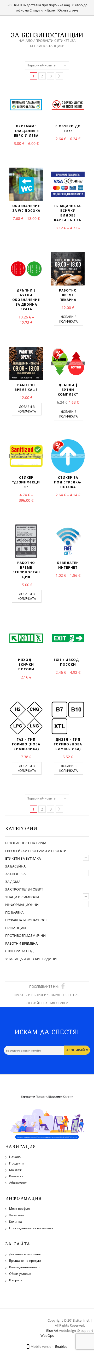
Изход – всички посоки (26, 664)
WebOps (47, 1335)
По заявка (14, 912)
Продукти (16, 1163)
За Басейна (15, 866)
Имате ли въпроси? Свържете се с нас (47, 995)
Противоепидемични (25, 935)
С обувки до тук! (68, 128)
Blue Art (52, 1330)
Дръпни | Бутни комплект (68, 390)
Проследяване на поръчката (31, 1228)
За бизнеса (15, 873)
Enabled (61, 1346)
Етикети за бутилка (23, 858)
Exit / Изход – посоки (68, 662)
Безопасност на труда (25, 843)
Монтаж (15, 1170)
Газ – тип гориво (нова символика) (26, 744)
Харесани (16, 1215)
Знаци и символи (22, 897)
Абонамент (18, 1182)
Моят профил (19, 1208)
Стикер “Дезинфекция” (26, 482)
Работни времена (21, 943)
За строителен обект (24, 889)
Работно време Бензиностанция (26, 570)
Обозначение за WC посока (26, 208)
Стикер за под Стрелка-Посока (68, 482)
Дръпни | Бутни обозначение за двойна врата (26, 299)
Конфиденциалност (24, 1267)
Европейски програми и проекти (36, 850)
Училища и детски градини (31, 958)
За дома (12, 881)
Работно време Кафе (26, 387)
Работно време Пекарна (68, 295)
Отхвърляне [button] (68, 10)
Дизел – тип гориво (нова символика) (68, 744)
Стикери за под (19, 951)
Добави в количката (68, 319)
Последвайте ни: (43, 986)
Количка (15, 1221)
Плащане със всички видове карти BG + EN (68, 213)
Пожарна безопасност (26, 920)
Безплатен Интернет (68, 565)
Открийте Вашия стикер (47, 1003)
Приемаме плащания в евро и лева (26, 131)
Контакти (16, 1176)
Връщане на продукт (25, 1260)
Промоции (15, 928)
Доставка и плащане (25, 1254)
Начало (26, 40)
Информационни (22, 904)
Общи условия (20, 1273)
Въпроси (15, 1280)
